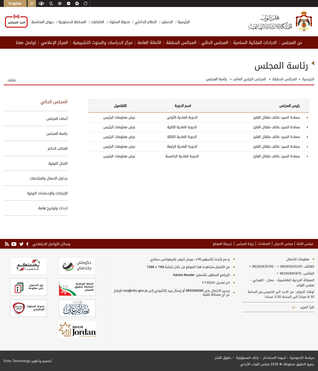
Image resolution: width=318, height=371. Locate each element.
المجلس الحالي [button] (214, 42)
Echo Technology (17, 361)
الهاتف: (308, 266)
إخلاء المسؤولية (246, 358)
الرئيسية (183, 22)
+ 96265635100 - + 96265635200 (275, 266)
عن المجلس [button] (291, 42)
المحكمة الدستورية (71, 22)
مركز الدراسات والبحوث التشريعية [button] (103, 42)
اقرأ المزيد (306, 307)
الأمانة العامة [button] (149, 42)
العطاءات (264, 244)
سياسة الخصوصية (302, 358)
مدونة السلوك (119, 22)
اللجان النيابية (58, 163)
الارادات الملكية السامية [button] (255, 42)
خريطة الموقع (222, 244)
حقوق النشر (223, 358)
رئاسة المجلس (57, 133)
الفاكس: (308, 273)
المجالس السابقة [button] (181, 42)
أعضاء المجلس (57, 118)
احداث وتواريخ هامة (53, 208)
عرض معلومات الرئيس (119, 117)
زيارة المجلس (245, 244)
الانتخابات (97, 22)
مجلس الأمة (305, 244)
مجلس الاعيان (283, 244)
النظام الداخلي (145, 22)
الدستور (166, 22)
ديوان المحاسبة (42, 22)
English (15, 3)
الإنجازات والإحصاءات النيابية (47, 193)
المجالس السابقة (284, 79)
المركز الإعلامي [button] (54, 42)
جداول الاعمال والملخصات (49, 178)
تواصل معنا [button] (26, 42)
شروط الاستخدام (274, 358)
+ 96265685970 (289, 273)
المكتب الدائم (58, 148)
